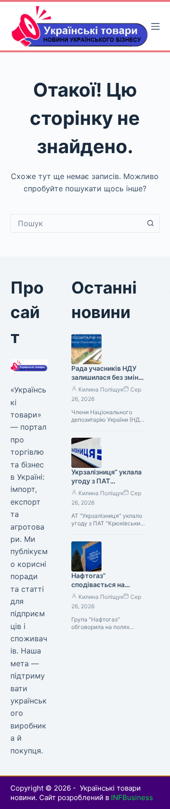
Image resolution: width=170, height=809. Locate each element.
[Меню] (155, 26)
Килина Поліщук (100, 389)
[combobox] (76, 223)
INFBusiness (132, 797)
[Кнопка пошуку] (150, 223)
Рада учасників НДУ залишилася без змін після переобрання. (104, 377)
